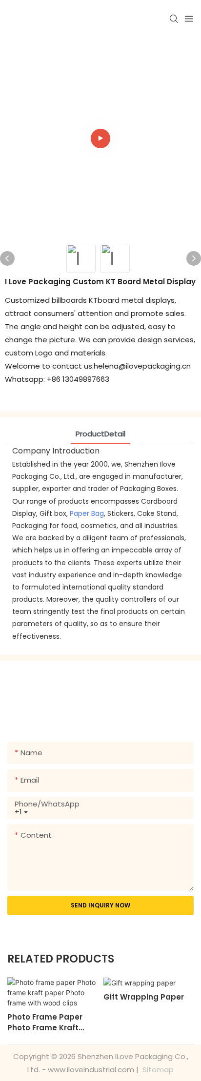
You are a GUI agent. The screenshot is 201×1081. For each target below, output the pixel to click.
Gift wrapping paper (143, 997)
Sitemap (157, 1069)
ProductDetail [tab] (100, 434)
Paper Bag (87, 513)
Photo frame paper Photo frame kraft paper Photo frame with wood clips (44, 1023)
